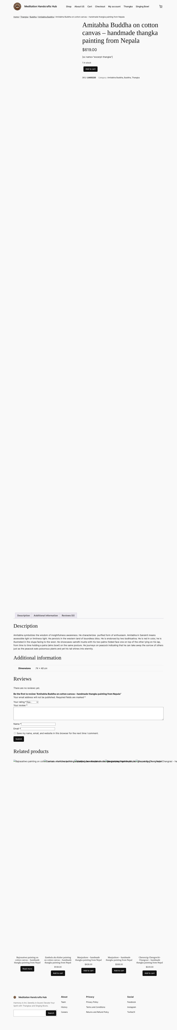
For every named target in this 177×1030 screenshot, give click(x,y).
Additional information (46, 615)
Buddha (33, 17)
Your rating (19, 702)
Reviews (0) (68, 615)
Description (23, 615)
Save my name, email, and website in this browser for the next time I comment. (57, 733)
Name (17, 724)
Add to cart (90, 69)
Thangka (24, 17)
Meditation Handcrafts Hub (40, 6)
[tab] (23, 615)
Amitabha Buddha (46, 17)
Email (17, 728)
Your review (20, 705)
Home (16, 17)
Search (51, 1013)
